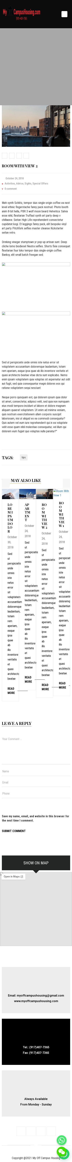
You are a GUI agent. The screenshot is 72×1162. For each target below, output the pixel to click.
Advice (19, 183)
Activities (10, 183)
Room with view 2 (44, 516)
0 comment (11, 188)
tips (24, 457)
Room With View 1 (61, 514)
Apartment (27, 512)
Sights (28, 183)
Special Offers (40, 183)
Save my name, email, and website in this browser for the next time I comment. (35, 818)
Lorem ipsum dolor (10, 517)
